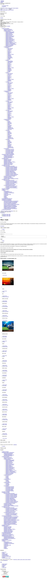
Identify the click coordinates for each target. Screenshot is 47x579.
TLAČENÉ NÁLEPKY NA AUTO (9, 185)
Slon (2, 293)
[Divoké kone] (4, 361)
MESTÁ (9, 51)
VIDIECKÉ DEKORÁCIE (8, 454)
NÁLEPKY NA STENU (6, 165)
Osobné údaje (4, 567)
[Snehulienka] (4, 375)
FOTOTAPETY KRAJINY (10, 149)
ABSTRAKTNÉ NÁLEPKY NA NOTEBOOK (11, 516)
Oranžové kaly (4, 436)
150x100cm (7, 139)
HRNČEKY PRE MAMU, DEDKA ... (10, 529)
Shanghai (3, 431)
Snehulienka (4, 377)
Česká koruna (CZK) (5, 5)
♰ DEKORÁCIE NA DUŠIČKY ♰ (7, 534)
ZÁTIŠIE (9, 58)
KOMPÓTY (6, 197)
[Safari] (3, 356)
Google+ (8, 227)
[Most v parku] (4, 424)
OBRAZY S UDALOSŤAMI (8, 30)
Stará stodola (4, 338)
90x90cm (7, 72)
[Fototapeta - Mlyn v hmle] (6, 214)
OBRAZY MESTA (9, 37)
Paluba (3, 382)
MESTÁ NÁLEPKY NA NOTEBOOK (10, 205)
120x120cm (7, 110)
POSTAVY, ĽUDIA (11, 54)
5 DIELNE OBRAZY (7, 119)
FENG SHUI (10, 49)
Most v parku (4, 426)
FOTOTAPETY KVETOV (10, 150)
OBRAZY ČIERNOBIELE (10, 32)
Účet (1, 562)
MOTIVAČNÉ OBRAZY (8, 29)
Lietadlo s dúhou (4, 421)
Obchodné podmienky (5, 555)
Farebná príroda (4, 348)
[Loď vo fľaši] (8, 271)
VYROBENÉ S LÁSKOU (8, 542)
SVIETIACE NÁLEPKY (8, 504)
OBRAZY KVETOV (9, 35)
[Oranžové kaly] (4, 434)
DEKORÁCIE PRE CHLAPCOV (9, 536)
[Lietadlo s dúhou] (5, 419)
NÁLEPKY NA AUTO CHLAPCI (11, 509)
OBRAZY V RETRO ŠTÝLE (10, 43)
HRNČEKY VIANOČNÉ (8, 162)
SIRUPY (5, 547)
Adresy (3, 566)
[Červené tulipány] (5, 306)
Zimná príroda (4, 303)
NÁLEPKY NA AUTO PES (10, 183)
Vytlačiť (3, 229)
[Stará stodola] (4, 336)
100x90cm (7, 480)
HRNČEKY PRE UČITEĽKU (8, 163)
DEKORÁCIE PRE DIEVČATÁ (9, 537)
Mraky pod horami (5, 313)
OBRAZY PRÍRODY (9, 41)
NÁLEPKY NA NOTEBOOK (6, 200)
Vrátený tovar (4, 564)
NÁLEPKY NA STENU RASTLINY (11, 169)
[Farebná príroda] (5, 346)
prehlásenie (15, 444)
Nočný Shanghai (4, 397)
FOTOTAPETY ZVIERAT (10, 488)
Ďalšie (1, 217)
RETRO (9, 59)
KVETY (9, 50)
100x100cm (7, 130)
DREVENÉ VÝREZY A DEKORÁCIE (8, 154)
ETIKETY (3, 190)
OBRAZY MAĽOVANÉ (9, 36)
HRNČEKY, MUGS (5, 158)
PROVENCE (10, 56)
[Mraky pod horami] (5, 311)
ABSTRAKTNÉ (10, 48)
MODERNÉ (9, 52)
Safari (3, 358)
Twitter (1, 227)
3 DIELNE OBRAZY (7, 46)
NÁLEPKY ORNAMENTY (10, 498)
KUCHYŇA (10, 64)
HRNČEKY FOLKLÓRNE (8, 164)
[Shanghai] (4, 429)
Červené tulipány (4, 308)
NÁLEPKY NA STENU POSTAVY (11, 175)
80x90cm (7, 91)
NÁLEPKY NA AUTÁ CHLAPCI (11, 514)
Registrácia (2, 0)
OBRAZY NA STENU (5, 28)
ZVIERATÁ (9, 69)
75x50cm (7, 47)
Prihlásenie (2, 1)
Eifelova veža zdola (5, 298)
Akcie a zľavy (4, 552)
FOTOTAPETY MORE (9, 152)
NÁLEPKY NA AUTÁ (5, 179)
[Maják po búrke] (5, 400)
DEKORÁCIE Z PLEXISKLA (6, 199)
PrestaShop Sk (5, 560)
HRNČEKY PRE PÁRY (7, 160)
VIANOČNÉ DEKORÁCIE (6, 209)
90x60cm (7, 60)
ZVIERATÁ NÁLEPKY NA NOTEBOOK (10, 208)
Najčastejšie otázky (5, 553)
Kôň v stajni (4, 353)
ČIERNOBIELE (10, 57)
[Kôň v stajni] (4, 351)
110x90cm (7, 81)
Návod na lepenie (4, 554)
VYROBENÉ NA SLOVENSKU (9, 192)
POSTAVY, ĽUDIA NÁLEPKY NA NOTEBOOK (11, 204)
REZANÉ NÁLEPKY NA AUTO (9, 180)
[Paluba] (3, 380)
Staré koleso (4, 392)
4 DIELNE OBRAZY (7, 479)
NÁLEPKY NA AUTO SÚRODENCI (11, 182)
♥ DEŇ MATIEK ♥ (5, 539)
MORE (9, 53)
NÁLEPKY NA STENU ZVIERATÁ (11, 167)
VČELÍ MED (6, 195)
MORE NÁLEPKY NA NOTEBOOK (9, 207)
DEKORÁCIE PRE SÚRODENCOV (9, 538)
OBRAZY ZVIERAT (9, 474)
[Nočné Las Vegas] (5, 316)
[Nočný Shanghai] (5, 395)
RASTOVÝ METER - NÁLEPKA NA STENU (11, 178)
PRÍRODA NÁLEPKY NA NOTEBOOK (10, 522)
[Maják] (3, 341)
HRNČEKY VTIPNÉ (7, 528)
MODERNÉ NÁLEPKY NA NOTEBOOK (10, 521)
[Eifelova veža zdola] (5, 296)
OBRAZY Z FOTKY (5, 189)
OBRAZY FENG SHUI (9, 34)
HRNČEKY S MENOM (7, 159)
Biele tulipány (4, 416)
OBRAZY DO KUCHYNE (10, 464)
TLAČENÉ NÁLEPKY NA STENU (9, 503)
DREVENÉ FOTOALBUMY (8, 155)
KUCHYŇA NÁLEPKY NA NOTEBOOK (10, 202)
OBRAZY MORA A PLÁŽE (10, 39)
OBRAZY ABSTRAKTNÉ (10, 31)
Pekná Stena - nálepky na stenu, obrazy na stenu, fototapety (22, 559)
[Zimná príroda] (4, 301)
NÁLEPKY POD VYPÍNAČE (8, 177)
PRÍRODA (9, 55)
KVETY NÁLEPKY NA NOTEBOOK (10, 203)
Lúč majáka (4, 387)
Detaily (3, 240)
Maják (3, 343)
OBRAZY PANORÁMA (9, 40)
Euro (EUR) (4, 6)
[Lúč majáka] (4, 385)
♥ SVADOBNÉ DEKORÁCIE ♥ (7, 198)
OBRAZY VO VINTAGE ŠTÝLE (11, 44)
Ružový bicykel (4, 411)
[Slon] (3, 291)
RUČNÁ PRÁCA (6, 541)
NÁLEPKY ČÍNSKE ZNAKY (10, 499)
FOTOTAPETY (6, 148)
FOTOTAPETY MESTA (9, 489)
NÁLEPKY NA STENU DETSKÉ (11, 170)
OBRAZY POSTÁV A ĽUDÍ (10, 469)
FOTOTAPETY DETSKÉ (10, 153)
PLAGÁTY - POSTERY (6, 188)
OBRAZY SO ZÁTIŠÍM (9, 45)
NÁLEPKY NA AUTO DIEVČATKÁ (11, 508)
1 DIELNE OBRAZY (7, 459)
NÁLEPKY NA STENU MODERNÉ (11, 494)
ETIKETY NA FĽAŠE (7, 194)
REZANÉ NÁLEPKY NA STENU (9, 493)
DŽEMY (5, 546)
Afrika (3, 288)
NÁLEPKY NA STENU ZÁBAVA (11, 173)
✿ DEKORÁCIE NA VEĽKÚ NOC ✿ (8, 535)
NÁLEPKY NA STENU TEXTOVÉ (11, 168)
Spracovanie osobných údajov (6, 556)
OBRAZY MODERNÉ (9, 38)
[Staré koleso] (4, 390)
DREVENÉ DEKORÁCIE (8, 157)
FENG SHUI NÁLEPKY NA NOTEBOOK (10, 517)
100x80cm (7, 120)
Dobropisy (3, 565)
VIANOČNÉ (6, 193)
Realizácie (3, 557)
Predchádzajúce (2, 212)
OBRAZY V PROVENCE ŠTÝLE (11, 42)
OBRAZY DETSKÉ (9, 33)
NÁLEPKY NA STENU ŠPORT (11, 172)
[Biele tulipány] (4, 414)
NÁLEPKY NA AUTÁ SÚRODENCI (11, 187)
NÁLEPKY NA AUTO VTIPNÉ (11, 184)
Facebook (4, 227)
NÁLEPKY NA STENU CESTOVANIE (12, 174)
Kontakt (1, 2)
